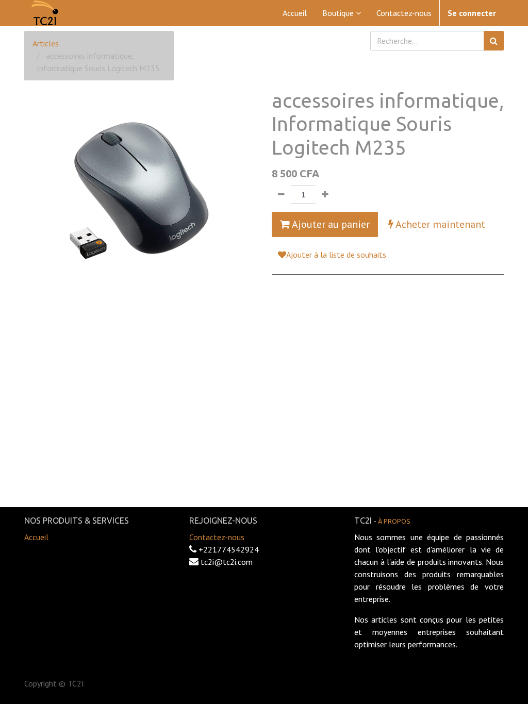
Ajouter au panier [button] (330, 224)
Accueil (36, 537)
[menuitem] (295, 13)
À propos (394, 521)
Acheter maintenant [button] (439, 224)
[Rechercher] (494, 41)
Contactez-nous (216, 537)
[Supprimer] (281, 194)
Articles (45, 43)
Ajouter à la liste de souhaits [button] (336, 254)
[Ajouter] (325, 194)
